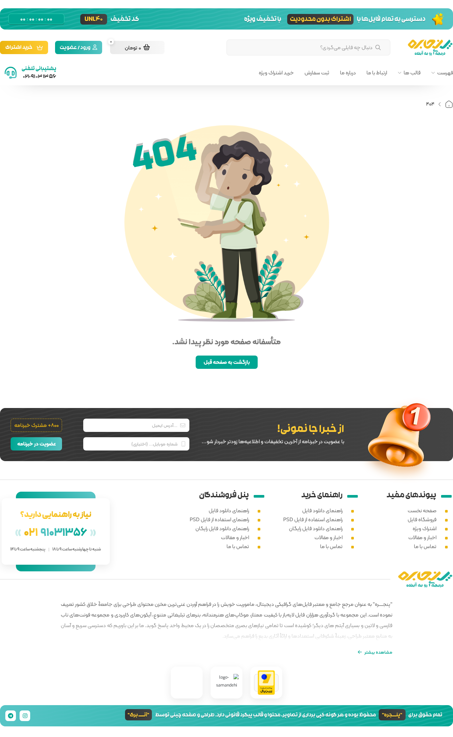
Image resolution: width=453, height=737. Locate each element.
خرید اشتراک (18, 47)
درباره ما (348, 72)
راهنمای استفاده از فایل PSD (313, 519)
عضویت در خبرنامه (36, 443)
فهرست (445, 72)
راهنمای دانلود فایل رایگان (316, 528)
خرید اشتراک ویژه (276, 72)
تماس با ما (425, 546)
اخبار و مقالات (422, 537)
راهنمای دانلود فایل (322, 510)
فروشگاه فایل (422, 519)
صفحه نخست (422, 510)
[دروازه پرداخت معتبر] (266, 682)
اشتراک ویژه (424, 528)
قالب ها (412, 72)
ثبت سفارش (316, 72)
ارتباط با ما (376, 72)
